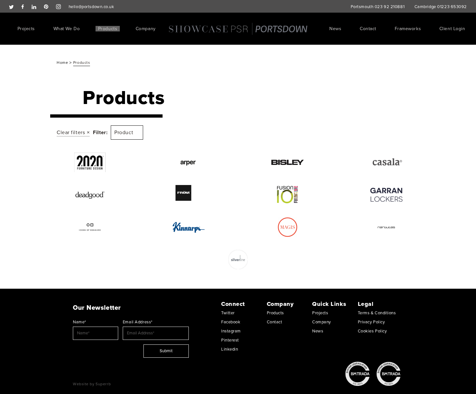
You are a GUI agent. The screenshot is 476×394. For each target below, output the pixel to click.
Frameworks (408, 28)
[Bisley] (287, 162)
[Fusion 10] (287, 194)
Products (107, 28)
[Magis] (287, 227)
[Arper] (188, 162)
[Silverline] (238, 259)
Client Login (452, 28)
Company (146, 28)
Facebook (230, 322)
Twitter (228, 313)
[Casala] (386, 162)
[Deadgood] (90, 194)
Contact (368, 28)
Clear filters (71, 132)
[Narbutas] (386, 227)
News (335, 28)
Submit (166, 350)
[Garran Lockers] (386, 194)
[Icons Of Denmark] (90, 227)
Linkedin (229, 349)
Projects (26, 28)
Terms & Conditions (377, 313)
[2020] (90, 162)
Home (63, 62)
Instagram (231, 331)
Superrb (103, 384)
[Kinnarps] (188, 227)
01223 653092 (452, 6)
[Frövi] (188, 194)
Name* (79, 322)
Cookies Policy (372, 331)
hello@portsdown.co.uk (91, 6)
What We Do (66, 28)
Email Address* (138, 322)
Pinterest (230, 340)
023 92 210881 (389, 6)
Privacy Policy (371, 322)
